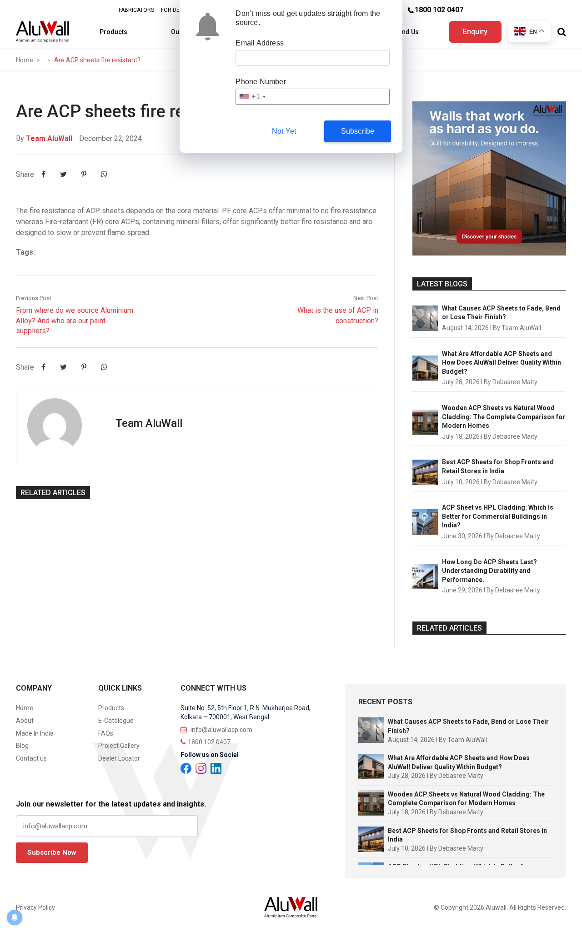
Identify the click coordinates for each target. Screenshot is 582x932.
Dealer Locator (119, 758)
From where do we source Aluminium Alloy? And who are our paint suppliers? (74, 315)
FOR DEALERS (178, 10)
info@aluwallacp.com (220, 729)
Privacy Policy (35, 907)
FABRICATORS (136, 10)
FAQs (105, 733)
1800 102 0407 (439, 9)
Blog (22, 745)
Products (113, 31)
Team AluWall (49, 138)
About (25, 720)
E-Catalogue (116, 720)
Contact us (31, 758)
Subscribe (358, 131)
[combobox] (252, 96)
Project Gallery (119, 745)
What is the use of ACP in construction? (337, 310)
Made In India (35, 733)
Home (24, 60)
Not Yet (284, 131)
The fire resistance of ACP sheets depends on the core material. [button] (119, 210)
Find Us (407, 31)
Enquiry (475, 31)
